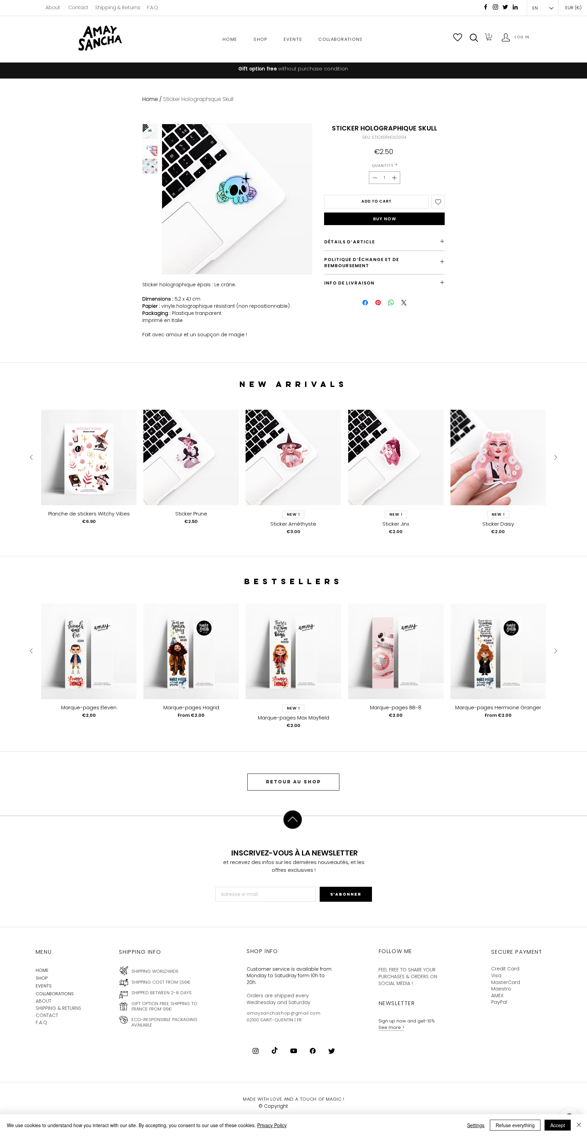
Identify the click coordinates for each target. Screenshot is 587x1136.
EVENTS (44, 986)
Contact (78, 7)
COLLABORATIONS (55, 993)
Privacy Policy (272, 1125)
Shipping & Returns (117, 7)
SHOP (42, 978)
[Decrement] (374, 178)
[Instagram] (495, 7)
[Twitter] (332, 1051)
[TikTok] (275, 1051)
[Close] (579, 1125)
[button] (474, 38)
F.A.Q (152, 7)
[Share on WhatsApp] (391, 303)
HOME (42, 970)
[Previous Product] (31, 457)
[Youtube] (294, 1051)
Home (150, 99)
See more (390, 1027)
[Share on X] (404, 303)
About (53, 7)
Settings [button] (475, 1125)
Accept (557, 1125)
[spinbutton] (384, 178)
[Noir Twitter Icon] (505, 7)
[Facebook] (485, 7)
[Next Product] (556, 457)
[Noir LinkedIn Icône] (515, 7)
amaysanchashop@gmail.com (284, 1013)
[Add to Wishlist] (438, 201)
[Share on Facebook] (365, 303)
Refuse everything (515, 1125)
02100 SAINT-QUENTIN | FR (274, 1020)
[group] (293, 472)
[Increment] (395, 178)
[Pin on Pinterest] (378, 303)
